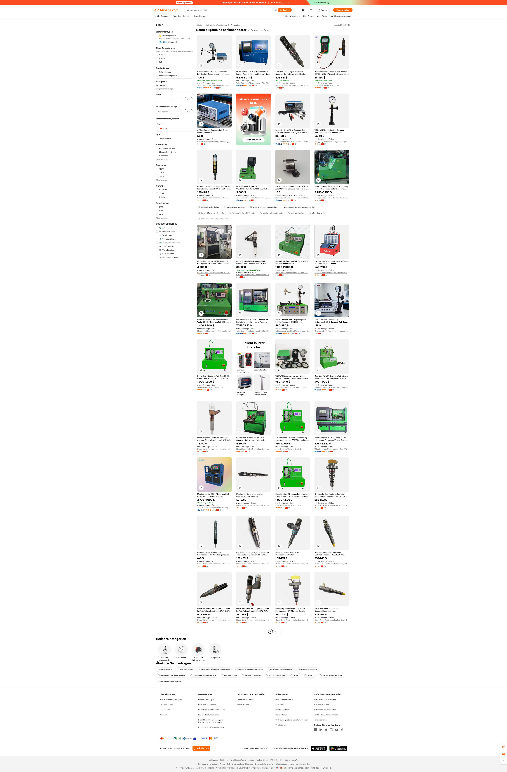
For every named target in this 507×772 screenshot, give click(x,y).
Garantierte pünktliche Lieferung (211, 710)
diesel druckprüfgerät (253, 675)
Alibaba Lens (165, 748)
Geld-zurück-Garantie (207, 705)
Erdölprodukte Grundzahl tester (205, 675)
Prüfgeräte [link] (235, 25)
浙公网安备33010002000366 (296, 768)
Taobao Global (262, 760)
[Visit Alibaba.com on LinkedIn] (320, 729)
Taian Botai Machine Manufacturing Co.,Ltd (292, 273)
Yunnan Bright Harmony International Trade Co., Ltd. (331, 273)
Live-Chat (279, 705)
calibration (311, 675)
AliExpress (213, 760)
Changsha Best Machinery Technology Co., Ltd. (214, 141)
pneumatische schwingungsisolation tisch (299, 207)
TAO (272, 760)
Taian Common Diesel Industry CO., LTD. (252, 83)
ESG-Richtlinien (166, 710)
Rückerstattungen (282, 715)
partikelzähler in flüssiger (210, 207)
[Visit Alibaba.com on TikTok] (342, 729)
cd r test (296, 675)
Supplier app (250, 748)
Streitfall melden (282, 710)
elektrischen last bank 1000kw (281, 670)
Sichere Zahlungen (206, 700)
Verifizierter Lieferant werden (326, 715)
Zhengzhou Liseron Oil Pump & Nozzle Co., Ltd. (331, 198)
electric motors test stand (332, 675)
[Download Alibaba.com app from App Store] (319, 748)
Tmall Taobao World (238, 760)
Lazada (251, 760)
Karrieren (163, 715)
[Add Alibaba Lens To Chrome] (201, 748)
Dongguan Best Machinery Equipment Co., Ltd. (292, 85)
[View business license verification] (277, 768)
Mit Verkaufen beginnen (324, 705)
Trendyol (279, 760)
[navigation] (174, 328)
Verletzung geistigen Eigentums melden (291, 720)
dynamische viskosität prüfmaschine (214, 219)
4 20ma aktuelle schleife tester (243, 213)
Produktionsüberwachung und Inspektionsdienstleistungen (210, 721)
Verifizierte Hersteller (245, 700)
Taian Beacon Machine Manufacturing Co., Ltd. (214, 85)
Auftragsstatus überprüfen (325, 710)
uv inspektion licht (297, 213)
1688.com (224, 760)
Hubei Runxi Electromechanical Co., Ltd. (213, 198)
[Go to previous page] (265, 631)
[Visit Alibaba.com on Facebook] (315, 729)
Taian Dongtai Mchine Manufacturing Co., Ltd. (253, 198)
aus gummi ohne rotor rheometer (172, 675)
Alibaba (199, 25)
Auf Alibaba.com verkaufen (325, 700)
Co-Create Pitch (166, 705)
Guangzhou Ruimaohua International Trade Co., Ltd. (253, 275)
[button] (275, 10)
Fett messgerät (166, 670)
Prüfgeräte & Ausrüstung (216, 25)
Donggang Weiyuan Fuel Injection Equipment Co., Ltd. (331, 141)
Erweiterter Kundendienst (208, 715)
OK (188, 100)
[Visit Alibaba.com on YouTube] (336, 729)
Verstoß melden (281, 725)
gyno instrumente (186, 670)
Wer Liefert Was (291, 760)
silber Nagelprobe (318, 213)
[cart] (311, 10)
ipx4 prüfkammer (230, 675)
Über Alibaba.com (167, 694)
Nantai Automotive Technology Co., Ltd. (213, 273)
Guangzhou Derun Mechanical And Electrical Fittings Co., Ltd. (292, 198)
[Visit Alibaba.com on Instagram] (331, 729)
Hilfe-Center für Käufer (284, 700)
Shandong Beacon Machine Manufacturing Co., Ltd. (292, 141)
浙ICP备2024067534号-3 (321, 768)
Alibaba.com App (301, 748)
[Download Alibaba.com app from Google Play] (338, 748)
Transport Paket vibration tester (212, 213)
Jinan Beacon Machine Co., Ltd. (327, 85)
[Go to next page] (281, 631)
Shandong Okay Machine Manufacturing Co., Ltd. (214, 331)
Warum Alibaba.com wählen (171, 700)
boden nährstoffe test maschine (265, 207)
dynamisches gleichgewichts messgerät (215, 670)
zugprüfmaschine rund (276, 675)
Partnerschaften (320, 720)
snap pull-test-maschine (236, 207)
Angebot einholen (244, 705)
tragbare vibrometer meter (273, 213)
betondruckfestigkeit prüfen (170, 681)
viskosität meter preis (309, 670)
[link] (503, 746)
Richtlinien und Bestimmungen (211, 727)
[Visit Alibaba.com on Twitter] (326, 729)
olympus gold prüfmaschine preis (250, 670)
